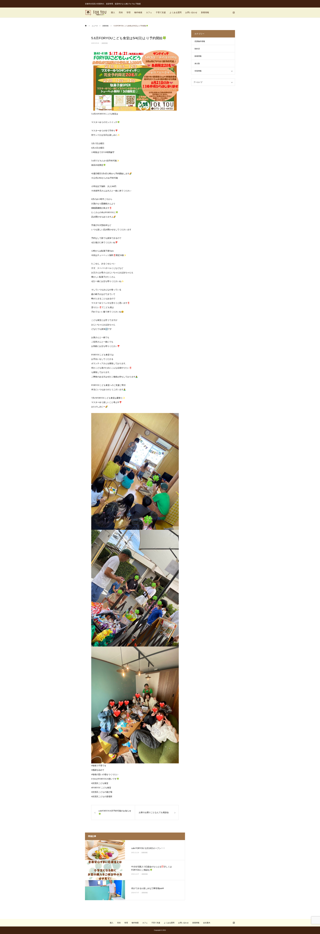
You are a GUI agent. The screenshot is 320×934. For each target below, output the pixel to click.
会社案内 (206, 923)
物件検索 (138, 12)
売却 (121, 12)
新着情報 (205, 12)
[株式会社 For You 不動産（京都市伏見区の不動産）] (95, 13)
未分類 (197, 64)
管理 (128, 12)
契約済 (197, 49)
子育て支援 (161, 12)
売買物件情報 (199, 41)
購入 (113, 12)
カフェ (149, 12)
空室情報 (198, 71)
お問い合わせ (191, 12)
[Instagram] (234, 13)
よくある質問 (176, 12)
